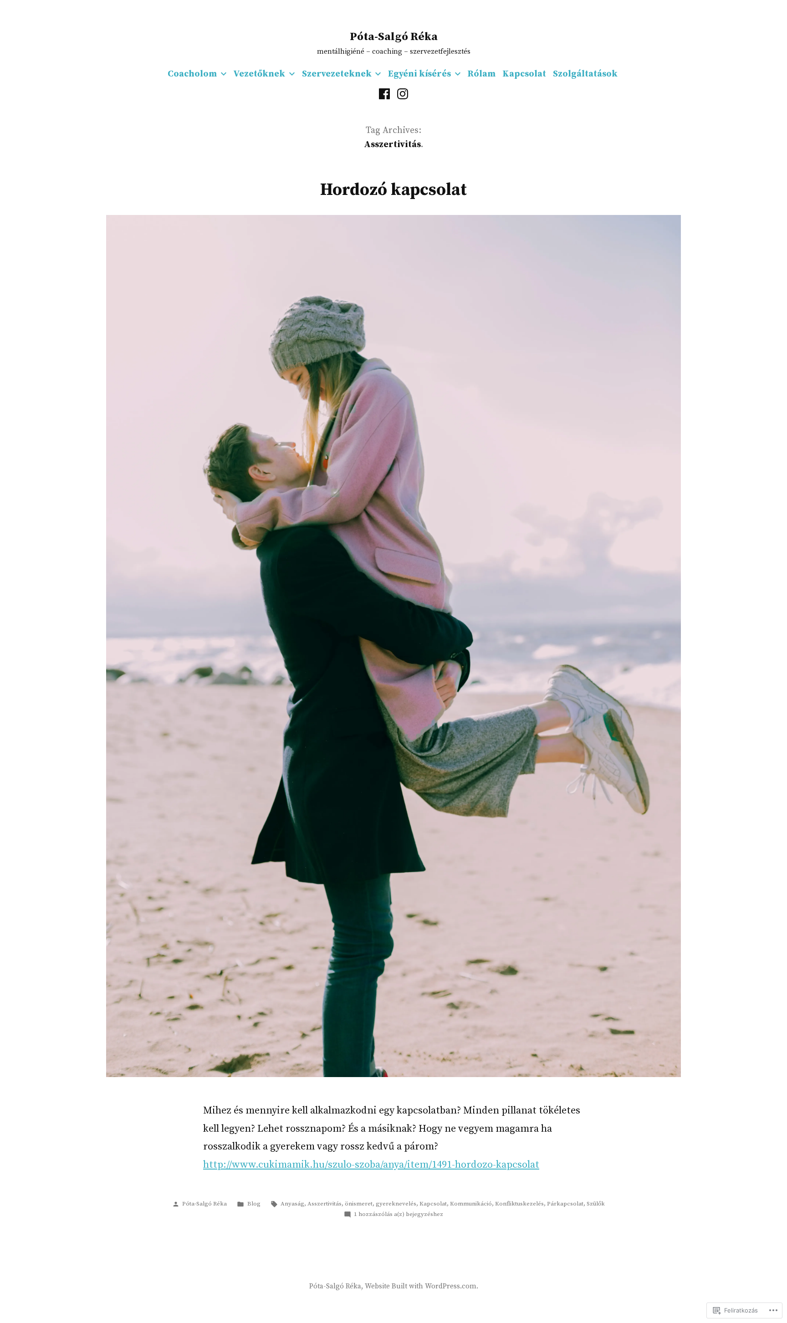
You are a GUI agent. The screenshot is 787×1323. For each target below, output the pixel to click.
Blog (254, 1203)
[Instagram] (402, 94)
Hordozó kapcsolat (393, 189)
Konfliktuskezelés (519, 1203)
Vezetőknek (259, 74)
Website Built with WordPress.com (420, 1286)
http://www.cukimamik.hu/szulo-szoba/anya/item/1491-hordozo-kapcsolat (371, 1165)
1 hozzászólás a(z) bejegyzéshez (398, 1214)
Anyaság (292, 1203)
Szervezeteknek (337, 74)
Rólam (481, 74)
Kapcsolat (524, 74)
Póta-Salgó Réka (394, 37)
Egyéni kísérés (419, 74)
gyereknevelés (396, 1203)
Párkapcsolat (565, 1203)
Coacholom (192, 74)
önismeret (359, 1203)
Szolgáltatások (585, 74)
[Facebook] (384, 94)
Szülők (596, 1203)
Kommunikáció (471, 1203)
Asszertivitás (324, 1203)
